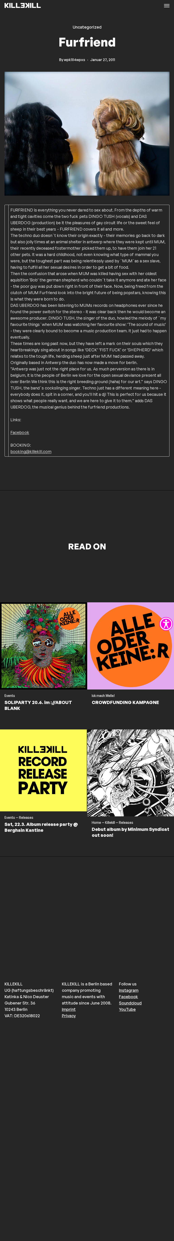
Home (96, 822)
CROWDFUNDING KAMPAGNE (125, 702)
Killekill (110, 822)
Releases (26, 817)
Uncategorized (87, 27)
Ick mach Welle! (103, 695)
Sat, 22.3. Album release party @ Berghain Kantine (41, 827)
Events (10, 695)
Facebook (19, 432)
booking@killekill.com (30, 451)
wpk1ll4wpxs (74, 59)
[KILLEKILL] (23, 5)
